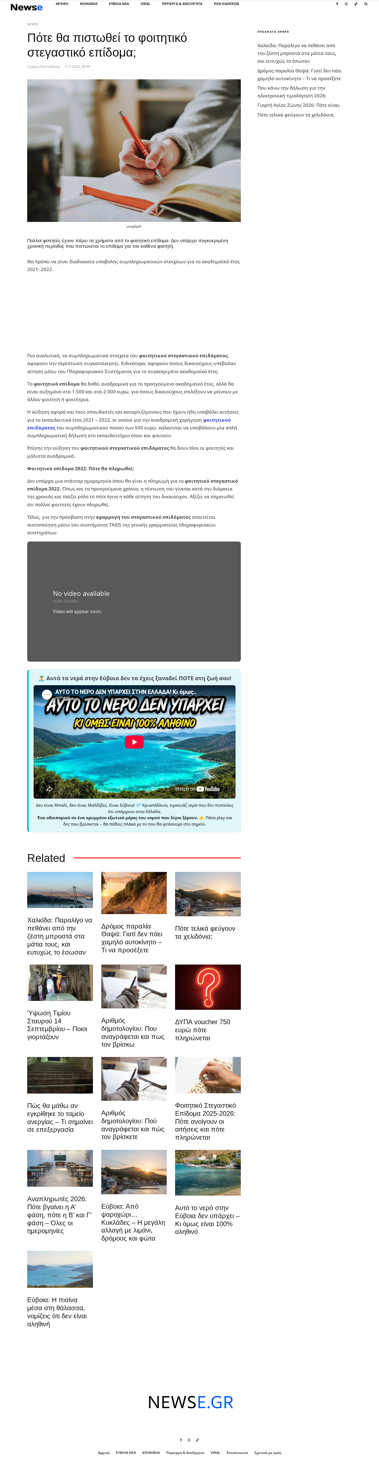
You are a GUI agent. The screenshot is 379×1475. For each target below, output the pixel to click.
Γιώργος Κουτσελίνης (43, 66)
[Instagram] (346, 7)
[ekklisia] (60, 983)
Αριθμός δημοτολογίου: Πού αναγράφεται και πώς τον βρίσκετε (133, 1124)
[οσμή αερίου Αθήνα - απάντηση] (208, 987)
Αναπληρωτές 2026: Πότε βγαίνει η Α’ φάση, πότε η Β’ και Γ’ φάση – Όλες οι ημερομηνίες (59, 1214)
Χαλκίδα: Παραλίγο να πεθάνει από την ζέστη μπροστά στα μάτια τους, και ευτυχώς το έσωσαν (59, 936)
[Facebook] (337, 7)
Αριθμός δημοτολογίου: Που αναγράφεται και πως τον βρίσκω (133, 1032)
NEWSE (33, 24)
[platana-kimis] (208, 894)
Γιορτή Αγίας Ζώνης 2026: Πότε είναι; (298, 105)
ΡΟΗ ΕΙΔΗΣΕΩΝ (226, 3)
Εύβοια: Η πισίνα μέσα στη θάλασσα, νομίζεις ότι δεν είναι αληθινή (57, 1311)
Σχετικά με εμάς (267, 1452)
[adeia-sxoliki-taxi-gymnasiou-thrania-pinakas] (60, 1168)
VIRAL (145, 3)
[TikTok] (356, 7)
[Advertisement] (68, 312)
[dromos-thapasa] (134, 893)
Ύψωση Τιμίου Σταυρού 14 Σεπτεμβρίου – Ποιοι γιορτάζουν (57, 1025)
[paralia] (60, 1269)
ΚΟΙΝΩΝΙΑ (88, 3)
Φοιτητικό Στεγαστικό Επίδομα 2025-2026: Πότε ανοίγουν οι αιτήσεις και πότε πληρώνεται (205, 1121)
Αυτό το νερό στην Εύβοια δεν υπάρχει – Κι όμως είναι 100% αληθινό (207, 1219)
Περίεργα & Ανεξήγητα (182, 3)
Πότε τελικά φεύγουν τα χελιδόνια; (205, 932)
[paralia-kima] (208, 1173)
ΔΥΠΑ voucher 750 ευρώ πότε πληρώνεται (202, 1030)
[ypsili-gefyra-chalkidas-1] (60, 890)
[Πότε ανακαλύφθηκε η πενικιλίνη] (208, 1075)
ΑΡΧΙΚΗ (62, 3)
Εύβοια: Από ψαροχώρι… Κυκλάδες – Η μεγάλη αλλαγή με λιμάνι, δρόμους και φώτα (133, 1222)
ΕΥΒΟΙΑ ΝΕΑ (119, 3)
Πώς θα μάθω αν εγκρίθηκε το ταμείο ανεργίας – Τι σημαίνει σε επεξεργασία (60, 1117)
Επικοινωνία (237, 1452)
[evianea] (60, 1075)
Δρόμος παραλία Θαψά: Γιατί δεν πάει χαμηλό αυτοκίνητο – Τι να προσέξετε (131, 938)
